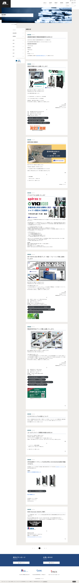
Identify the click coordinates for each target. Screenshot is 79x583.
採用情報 (67, 3)
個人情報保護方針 (45, 581)
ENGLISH (74, 0)
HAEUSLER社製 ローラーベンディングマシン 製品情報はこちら (39, 307)
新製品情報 (14, 33)
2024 (13, 46)
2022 (13, 53)
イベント (14, 29)
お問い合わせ (73, 3)
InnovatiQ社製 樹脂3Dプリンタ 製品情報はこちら (36, 379)
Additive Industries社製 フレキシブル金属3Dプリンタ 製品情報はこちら (40, 382)
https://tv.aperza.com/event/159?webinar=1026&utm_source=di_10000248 (41, 246)
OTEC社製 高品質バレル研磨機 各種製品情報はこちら (37, 384)
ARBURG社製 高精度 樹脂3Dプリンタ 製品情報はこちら (37, 377)
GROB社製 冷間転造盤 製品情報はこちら (35, 312)
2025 (13, 43)
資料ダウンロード (22, 562)
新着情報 (14, 36)
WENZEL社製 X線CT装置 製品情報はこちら (36, 120)
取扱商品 (61, 3)
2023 (13, 49)
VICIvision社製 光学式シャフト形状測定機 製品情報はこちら (38, 122)
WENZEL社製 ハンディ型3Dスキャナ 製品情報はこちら (37, 117)
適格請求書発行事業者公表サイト (41, 55)
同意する (74, 581)
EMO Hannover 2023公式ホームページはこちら (34, 536)
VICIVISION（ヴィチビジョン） (60, 466)
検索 (75, 5)
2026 (13, 40)
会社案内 (50, 3)
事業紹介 (56, 3)
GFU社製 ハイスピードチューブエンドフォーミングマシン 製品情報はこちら (41, 309)
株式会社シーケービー (5, 3)
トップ (12, 24)
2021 (13, 56)
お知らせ (44, 3)
